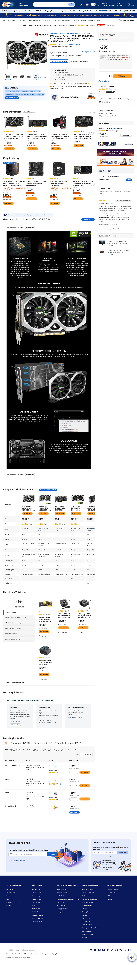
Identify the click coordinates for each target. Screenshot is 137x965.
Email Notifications (37, 915)
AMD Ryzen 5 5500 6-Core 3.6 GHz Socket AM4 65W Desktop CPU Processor (14, 184)
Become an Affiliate (88, 902)
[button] (22, 4)
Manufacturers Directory (75, 717)
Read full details (15, 721)
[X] (99, 950)
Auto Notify (74, 812)
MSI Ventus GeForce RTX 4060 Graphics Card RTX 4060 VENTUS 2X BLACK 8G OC (83, 137)
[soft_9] (58, 767)
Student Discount (87, 925)
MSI (77, 20)
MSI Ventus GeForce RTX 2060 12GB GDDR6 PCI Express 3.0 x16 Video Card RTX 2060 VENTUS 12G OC (76, 508)
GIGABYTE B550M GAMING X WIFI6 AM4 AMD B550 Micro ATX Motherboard (118, 251)
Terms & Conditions (12, 954)
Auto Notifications (37, 921)
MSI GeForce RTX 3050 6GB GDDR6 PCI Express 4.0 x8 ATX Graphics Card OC (37, 137)
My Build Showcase (37, 912)
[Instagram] (103, 950)
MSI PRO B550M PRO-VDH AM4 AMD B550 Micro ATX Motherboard (36, 184)
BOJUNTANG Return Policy (49, 722)
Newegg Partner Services (89, 899)
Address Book (36, 902)
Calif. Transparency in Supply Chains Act (51, 954)
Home (5, 20)
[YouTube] (116, 950)
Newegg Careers (62, 909)
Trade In (84, 937)
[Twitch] (121, 950)
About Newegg (61, 889)
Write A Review (116, 229)
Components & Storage (18, 20)
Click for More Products (14, 682)
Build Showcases (87, 931)
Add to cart (122, 76)
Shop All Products (29, 112)
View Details (126, 135)
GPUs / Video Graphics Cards (63, 20)
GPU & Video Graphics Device (39, 20)
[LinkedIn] (108, 950)
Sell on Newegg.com (88, 893)
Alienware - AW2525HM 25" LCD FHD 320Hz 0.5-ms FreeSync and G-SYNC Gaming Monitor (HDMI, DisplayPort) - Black (70, 97)
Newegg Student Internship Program (68, 899)
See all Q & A (87, 219)
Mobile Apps (86, 918)
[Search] (71, 4)
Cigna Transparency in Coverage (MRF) (18, 958)
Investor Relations (62, 893)
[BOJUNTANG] (58, 780)
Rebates (84, 915)
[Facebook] (95, 950)
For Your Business (87, 896)
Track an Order (10, 893)
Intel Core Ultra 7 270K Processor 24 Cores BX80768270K (58, 184)
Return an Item (10, 896)
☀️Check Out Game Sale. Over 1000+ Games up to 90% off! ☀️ (69, 84)
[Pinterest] (112, 950)
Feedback (31, 227)
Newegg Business (112, 889)
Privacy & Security (11, 902)
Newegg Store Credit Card (90, 928)
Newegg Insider (61, 912)
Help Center (10, 889)
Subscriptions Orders (38, 918)
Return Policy (10, 899)
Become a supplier (87, 889)
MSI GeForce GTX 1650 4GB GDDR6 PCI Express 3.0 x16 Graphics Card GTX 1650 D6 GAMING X (60, 508)
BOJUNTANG (26, 528)
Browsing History (37, 893)
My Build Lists (36, 909)
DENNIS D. (102, 224)
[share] (48, 41)
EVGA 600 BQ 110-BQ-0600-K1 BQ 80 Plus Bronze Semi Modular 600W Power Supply (64, 615)
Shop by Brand (86, 912)
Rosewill (109, 899)
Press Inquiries (61, 905)
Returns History (36, 899)
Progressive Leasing (88, 934)
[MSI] (41, 34)
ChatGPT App (86, 921)
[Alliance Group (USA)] (58, 794)
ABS (108, 896)
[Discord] (125, 950)
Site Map (84, 909)
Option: (58, 53)
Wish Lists (35, 905)
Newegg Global (112, 893)
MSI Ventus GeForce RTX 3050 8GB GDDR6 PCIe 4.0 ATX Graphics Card (13, 137)
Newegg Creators (87, 905)
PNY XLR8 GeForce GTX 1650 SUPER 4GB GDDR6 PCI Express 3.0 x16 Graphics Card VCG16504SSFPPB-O (93, 508)
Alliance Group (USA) (43, 529)
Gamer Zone (60, 902)
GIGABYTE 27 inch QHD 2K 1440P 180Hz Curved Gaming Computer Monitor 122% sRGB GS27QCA (117, 242)
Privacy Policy (23, 954)
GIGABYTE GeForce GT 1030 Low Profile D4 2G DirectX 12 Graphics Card (83, 184)
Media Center (61, 896)
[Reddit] (48, 45)
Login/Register (36, 889)
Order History (36, 896)
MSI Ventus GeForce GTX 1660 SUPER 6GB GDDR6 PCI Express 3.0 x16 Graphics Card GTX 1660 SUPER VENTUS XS (44, 508)
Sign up (52, 854)
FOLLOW (129, 180)
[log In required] (50, 600)
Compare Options (89, 52)
